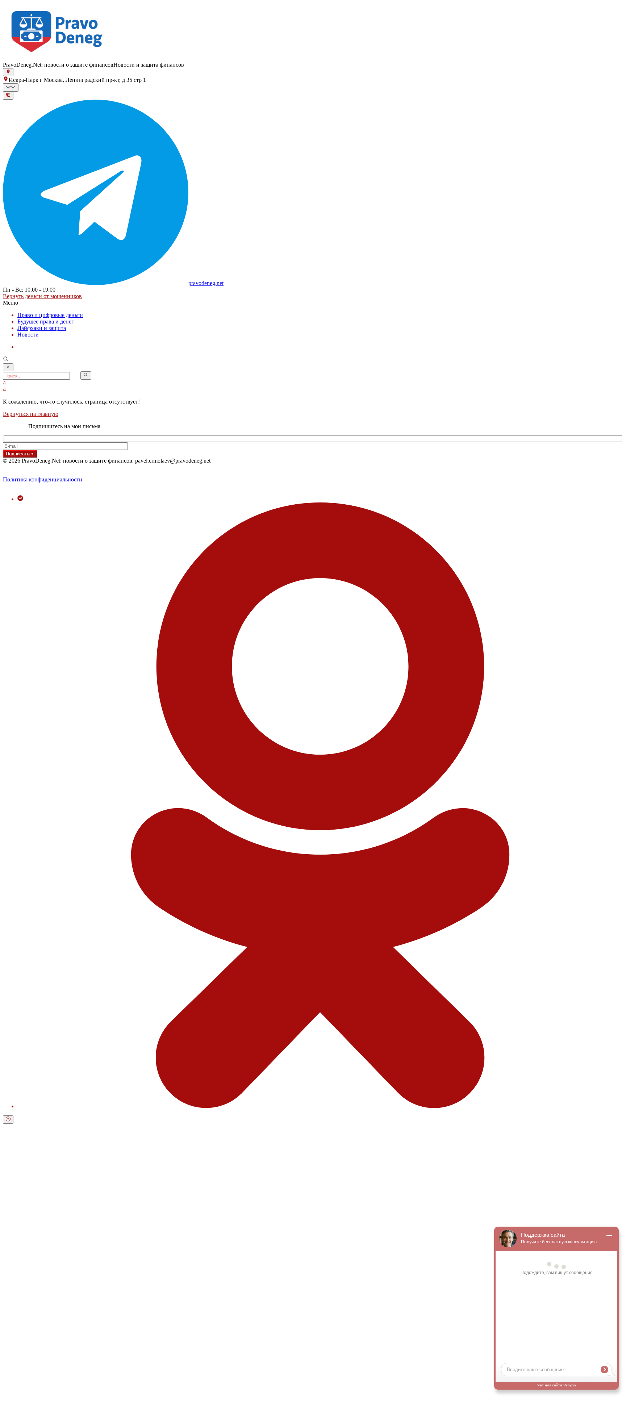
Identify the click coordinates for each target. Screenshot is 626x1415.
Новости (28, 334)
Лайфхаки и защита (41, 328)
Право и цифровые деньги (50, 315)
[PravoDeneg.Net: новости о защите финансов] (57, 58)
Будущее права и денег (45, 321)
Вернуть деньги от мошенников (42, 296)
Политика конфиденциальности (42, 479)
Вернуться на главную (30, 414)
